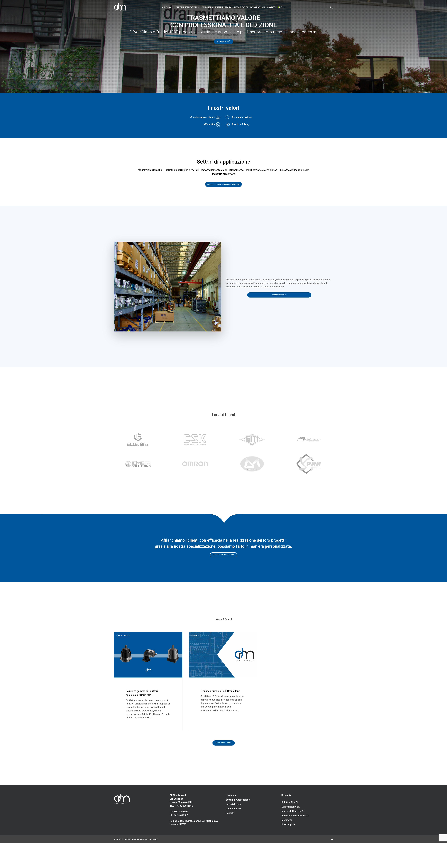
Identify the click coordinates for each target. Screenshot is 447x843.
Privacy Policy (140, 839)
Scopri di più (223, 41)
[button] (223, 184)
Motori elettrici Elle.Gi (292, 811)
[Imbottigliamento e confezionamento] (222, 170)
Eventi (196, 635)
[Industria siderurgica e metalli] (182, 170)
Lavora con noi (233, 808)
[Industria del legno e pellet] (294, 170)
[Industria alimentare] (223, 174)
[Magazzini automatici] (150, 170)
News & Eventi (233, 804)
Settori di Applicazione (238, 799)
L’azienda (231, 795)
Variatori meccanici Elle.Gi (295, 815)
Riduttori (123, 635)
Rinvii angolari (288, 824)
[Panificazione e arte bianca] (261, 170)
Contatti (230, 813)
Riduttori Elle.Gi (289, 802)
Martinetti (286, 820)
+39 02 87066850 (184, 805)
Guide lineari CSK (290, 806)
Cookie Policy (152, 839)
